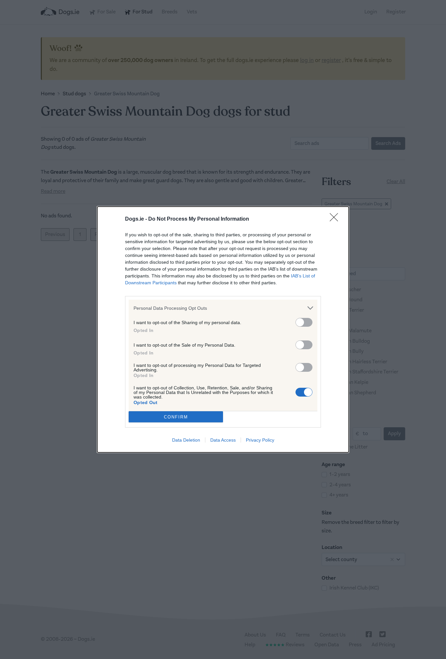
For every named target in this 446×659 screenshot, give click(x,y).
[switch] (303, 322)
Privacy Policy (260, 440)
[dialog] (223, 329)
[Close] (336, 219)
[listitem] (223, 308)
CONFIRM (176, 417)
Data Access (223, 440)
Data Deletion (186, 440)
